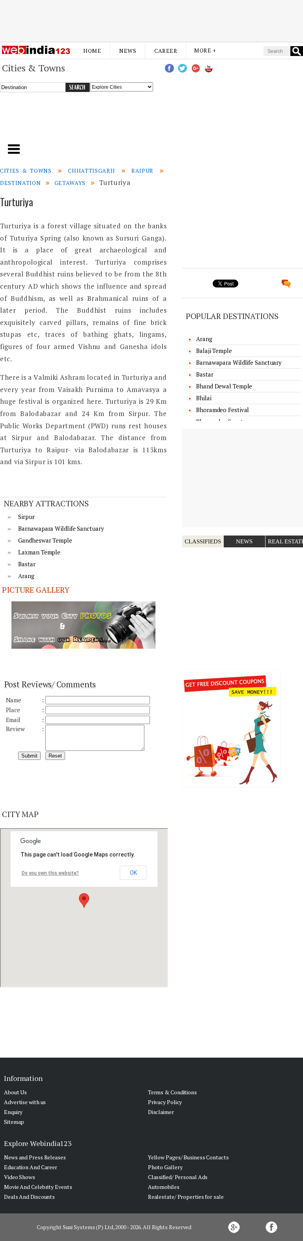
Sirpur (26, 517)
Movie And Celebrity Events (38, 1187)
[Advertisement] (151, 21)
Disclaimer (161, 1112)
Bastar (26, 564)
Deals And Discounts (29, 1196)
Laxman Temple (39, 552)
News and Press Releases (35, 1157)
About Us (15, 1092)
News (127, 50)
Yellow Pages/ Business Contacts (188, 1157)
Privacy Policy (165, 1102)
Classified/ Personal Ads (178, 1177)
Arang (26, 576)
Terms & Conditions (172, 1092)
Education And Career (30, 1167)
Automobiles (164, 1187)
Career (165, 50)
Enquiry (13, 1112)
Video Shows (19, 1177)
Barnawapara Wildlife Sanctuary (61, 528)
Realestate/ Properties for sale (186, 1196)
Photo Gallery (165, 1167)
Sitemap (14, 1121)
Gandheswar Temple (45, 540)
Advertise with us (25, 1102)
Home (92, 50)
